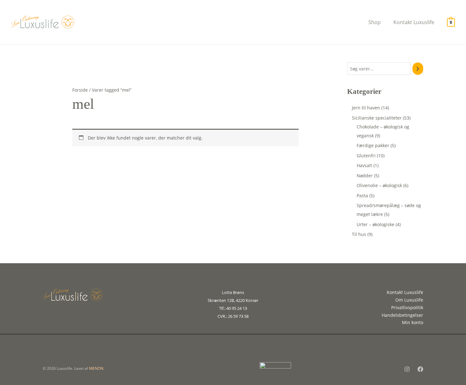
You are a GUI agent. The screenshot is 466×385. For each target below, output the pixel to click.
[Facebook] (420, 369)
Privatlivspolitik (407, 307)
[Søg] (417, 68)
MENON (96, 368)
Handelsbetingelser (402, 315)
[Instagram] (407, 369)
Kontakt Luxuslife (405, 292)
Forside (80, 90)
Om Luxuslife (409, 300)
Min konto (412, 322)
